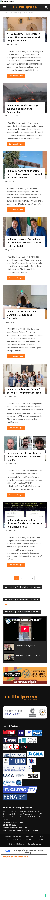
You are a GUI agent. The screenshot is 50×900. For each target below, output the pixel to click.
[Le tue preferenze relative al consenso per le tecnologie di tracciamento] (45, 895)
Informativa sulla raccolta (15, 856)
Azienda (8, 837)
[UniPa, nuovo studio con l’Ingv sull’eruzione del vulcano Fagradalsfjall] (25, 98)
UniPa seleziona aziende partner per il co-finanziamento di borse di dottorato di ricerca (24, 174)
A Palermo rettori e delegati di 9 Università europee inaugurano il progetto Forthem (23, 37)
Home (5, 13)
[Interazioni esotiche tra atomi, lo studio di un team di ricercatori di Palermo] (25, 448)
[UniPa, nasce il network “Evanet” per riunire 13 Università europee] (25, 379)
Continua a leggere (16, 76)
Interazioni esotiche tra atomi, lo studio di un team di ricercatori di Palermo (24, 456)
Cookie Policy (29, 839)
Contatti (40, 839)
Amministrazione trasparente (23, 837)
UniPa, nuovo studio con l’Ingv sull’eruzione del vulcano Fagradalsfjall (22, 108)
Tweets (5, 605)
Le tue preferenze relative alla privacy (28, 851)
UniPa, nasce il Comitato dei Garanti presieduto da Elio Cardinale (21, 315)
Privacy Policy (17, 839)
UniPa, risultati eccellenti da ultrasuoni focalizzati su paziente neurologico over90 (24, 523)
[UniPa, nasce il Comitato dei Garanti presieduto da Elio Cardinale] (25, 302)
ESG (8, 839)
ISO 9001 (40, 837)
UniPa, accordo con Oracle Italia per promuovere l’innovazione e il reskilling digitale (24, 242)
